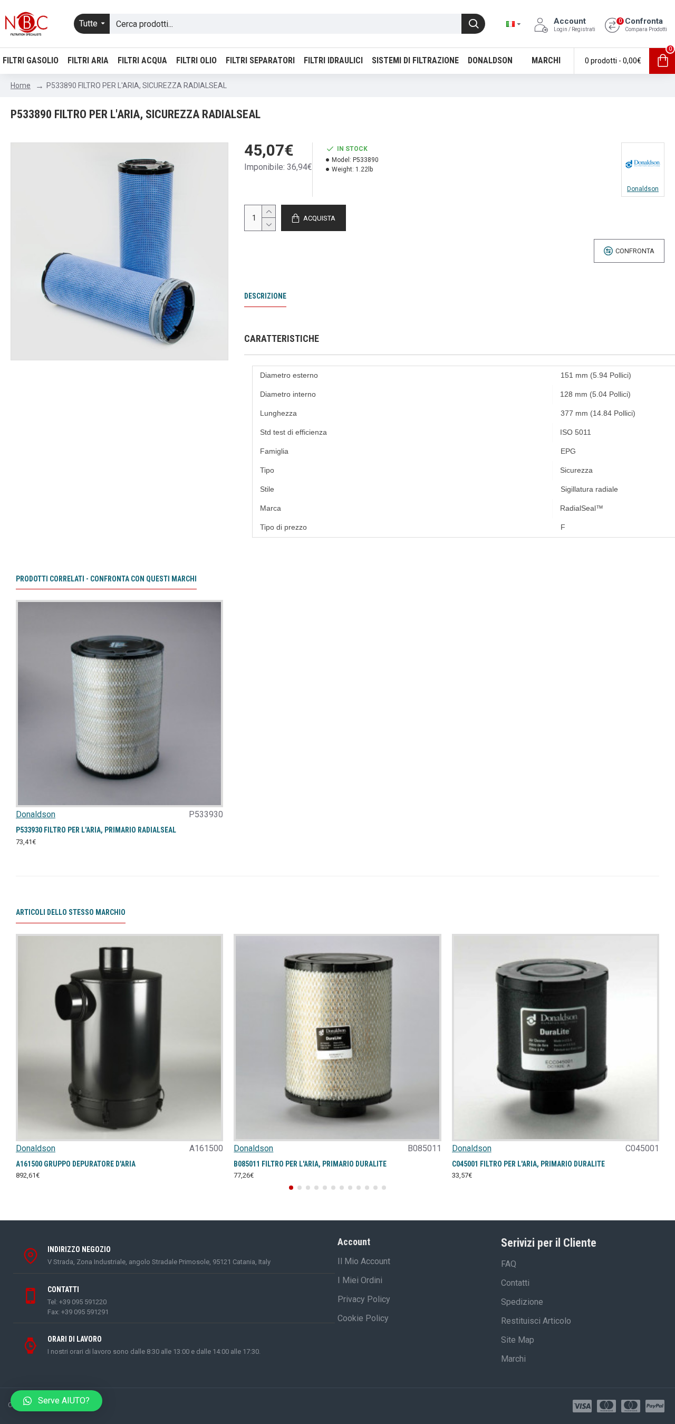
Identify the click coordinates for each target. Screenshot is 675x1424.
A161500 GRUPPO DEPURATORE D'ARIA (76, 1164)
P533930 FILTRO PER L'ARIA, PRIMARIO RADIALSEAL (96, 830)
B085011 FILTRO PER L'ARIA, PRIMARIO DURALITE (310, 1164)
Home (21, 85)
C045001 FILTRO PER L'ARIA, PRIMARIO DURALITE (528, 1164)
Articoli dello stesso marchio (71, 912)
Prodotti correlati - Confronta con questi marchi (106, 579)
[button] (291, 1188)
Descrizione (265, 296)
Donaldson (35, 814)
